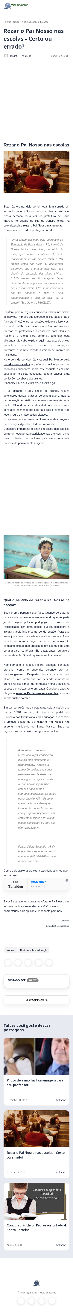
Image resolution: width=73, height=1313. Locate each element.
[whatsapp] (28, 962)
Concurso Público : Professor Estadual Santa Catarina (36, 1227)
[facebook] (7, 962)
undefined (39, 882)
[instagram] (41, 1301)
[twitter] (18, 962)
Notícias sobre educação (35, 21)
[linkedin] (49, 962)
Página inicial (11, 21)
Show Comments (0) (36, 999)
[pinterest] (38, 962)
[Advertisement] (36, 100)
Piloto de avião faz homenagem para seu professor (35, 1082)
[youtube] (52, 1301)
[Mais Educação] (16, 6)
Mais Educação (48, 1292)
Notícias (10, 950)
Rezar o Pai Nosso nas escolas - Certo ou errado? (36, 1155)
